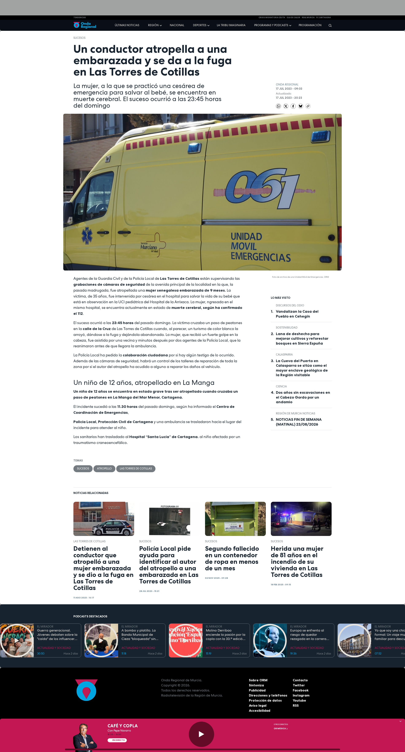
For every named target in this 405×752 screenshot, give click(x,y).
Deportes (199, 25)
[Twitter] (286, 106)
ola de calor (293, 17)
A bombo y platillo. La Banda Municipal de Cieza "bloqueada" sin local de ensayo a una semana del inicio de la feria (139, 634)
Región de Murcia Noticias (295, 413)
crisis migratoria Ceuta (272, 17)
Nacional (177, 25)
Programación (310, 25)
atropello (104, 468)
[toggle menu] (161, 25)
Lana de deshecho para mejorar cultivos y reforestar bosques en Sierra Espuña (302, 338)
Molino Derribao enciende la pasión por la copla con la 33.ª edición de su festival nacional (225, 634)
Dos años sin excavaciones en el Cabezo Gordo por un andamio (303, 397)
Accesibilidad (259, 710)
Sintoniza (256, 685)
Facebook (301, 690)
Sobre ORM (258, 680)
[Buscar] (329, 25)
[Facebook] (293, 106)
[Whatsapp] (278, 106)
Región (153, 25)
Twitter (299, 685)
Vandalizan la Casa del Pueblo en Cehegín (297, 314)
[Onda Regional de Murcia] (84, 25)
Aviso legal (257, 705)
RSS (296, 705)
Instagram (301, 695)
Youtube (299, 700)
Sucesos (79, 38)
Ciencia (281, 386)
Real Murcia (308, 17)
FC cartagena (323, 17)
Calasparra (284, 354)
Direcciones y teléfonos (268, 695)
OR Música (280, 728)
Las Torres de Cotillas (136, 468)
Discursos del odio (290, 305)
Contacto (300, 680)
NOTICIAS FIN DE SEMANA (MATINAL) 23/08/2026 (299, 422)
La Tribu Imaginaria (231, 25)
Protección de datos (265, 700)
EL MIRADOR (45, 626)
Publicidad (257, 690)
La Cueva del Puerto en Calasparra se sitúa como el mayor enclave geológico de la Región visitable (302, 367)
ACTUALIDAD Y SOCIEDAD (54, 648)
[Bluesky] (301, 106)
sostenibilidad (286, 327)
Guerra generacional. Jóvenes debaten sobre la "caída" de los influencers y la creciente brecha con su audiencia (57, 634)
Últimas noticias (127, 25)
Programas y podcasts (271, 25)
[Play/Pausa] (201, 734)
